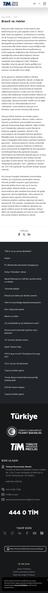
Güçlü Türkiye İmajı (12, 347)
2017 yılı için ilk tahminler (16, 363)
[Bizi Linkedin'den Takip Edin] (20, 533)
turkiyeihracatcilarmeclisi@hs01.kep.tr (23, 499)
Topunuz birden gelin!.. (14, 370)
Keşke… (7, 258)
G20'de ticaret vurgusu (14, 387)
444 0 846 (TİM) (13, 489)
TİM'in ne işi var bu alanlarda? (17, 251)
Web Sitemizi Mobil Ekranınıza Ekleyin (26, 549)
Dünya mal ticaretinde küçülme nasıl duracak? (20, 331)
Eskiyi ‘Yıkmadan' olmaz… (15, 272)
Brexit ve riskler (11, 316)
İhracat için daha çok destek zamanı (20, 295)
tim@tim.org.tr (12, 494)
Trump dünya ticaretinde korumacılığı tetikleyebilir (21, 378)
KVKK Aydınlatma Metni (24, 572)
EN (34, 4)
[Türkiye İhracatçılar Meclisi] (24, 446)
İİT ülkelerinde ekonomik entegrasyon (21, 265)
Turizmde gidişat (11, 288)
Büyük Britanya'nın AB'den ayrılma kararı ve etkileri (23, 280)
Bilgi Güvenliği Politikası (24, 575)
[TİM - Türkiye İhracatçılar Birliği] (10, 3)
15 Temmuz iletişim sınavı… (16, 340)
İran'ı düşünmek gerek (14, 309)
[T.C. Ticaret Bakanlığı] (24, 431)
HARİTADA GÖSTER (14, 482)
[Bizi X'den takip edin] (5, 533)
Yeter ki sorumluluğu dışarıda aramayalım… (23, 302)
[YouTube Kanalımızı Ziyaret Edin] (34, 533)
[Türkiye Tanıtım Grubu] (24, 417)
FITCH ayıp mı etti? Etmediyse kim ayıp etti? (22, 355)
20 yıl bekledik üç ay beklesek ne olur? (21, 323)
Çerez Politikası (24, 569)
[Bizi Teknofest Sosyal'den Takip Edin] (42, 533)
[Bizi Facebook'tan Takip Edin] (27, 533)
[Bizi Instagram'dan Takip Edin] (12, 533)
